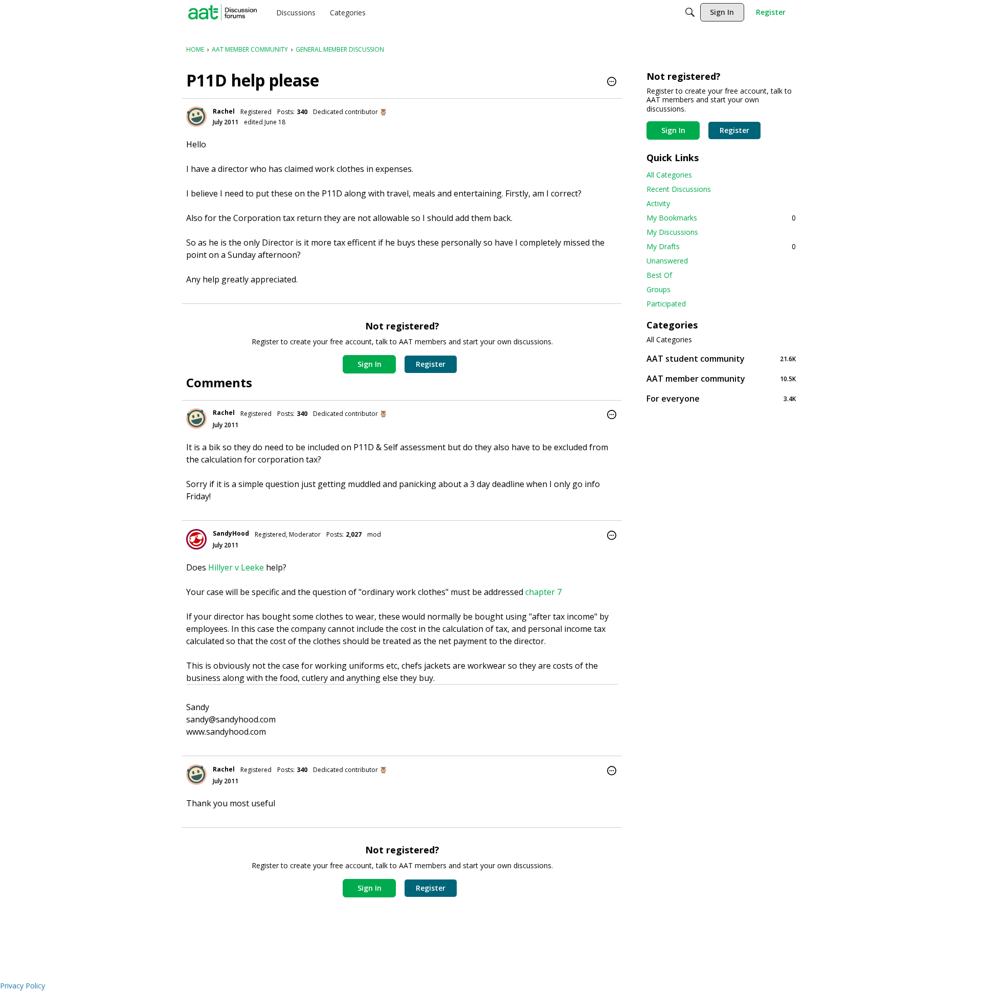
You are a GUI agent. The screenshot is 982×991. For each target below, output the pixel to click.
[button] (612, 82)
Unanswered (667, 261)
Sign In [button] (370, 364)
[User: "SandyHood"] (196, 539)
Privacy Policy (22, 985)
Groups (658, 289)
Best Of (659, 275)
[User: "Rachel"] (196, 116)
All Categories (669, 175)
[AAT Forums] (222, 12)
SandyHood (231, 533)
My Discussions (672, 232)
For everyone (721, 398)
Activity (658, 203)
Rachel (224, 111)
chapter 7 (543, 592)
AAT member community (721, 378)
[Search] (690, 12)
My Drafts (721, 246)
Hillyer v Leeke (237, 567)
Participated (666, 304)
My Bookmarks (721, 218)
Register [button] (430, 364)
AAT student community (721, 358)
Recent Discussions (678, 189)
